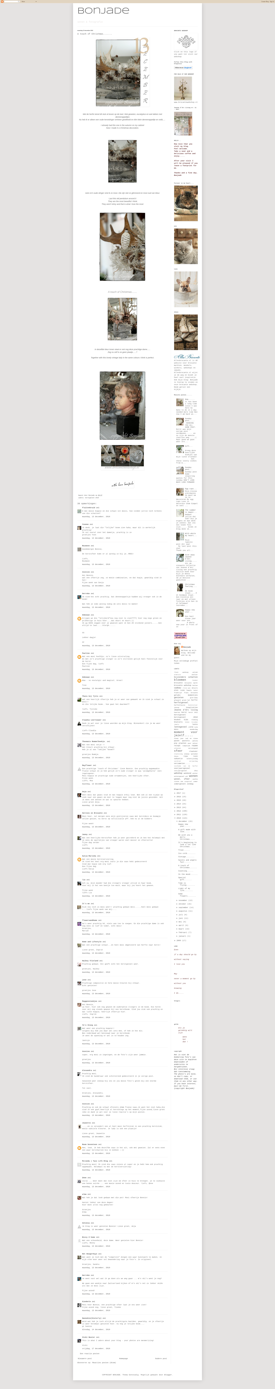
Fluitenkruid (88, 508)
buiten (195, 685)
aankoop (185, 672)
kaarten (177, 712)
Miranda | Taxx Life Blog (95, 1161)
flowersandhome (89, 920)
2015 (179, 800)
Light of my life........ (185, 890)
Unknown (86, 615)
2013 (179, 808)
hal (188, 700)
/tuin (176, 672)
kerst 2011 (193, 712)
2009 (179, 941)
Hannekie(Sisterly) (92, 1318)
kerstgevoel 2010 (92, 498)
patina (195, 741)
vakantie (178, 759)
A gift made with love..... (187, 831)
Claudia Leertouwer (92, 720)
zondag (190, 784)
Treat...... (184, 850)
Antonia (86, 1223)
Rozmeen (86, 546)
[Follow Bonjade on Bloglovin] (183, 69)
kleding (195, 720)
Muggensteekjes (89, 1001)
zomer (195, 781)
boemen (195, 680)
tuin (195, 756)
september (184, 908)
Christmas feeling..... (191, 587)
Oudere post (161, 1359)
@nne (84, 1178)
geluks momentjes (186, 695)
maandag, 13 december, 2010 (96, 517)
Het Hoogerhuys (89, 1254)
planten (182, 743)
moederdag (194, 729)
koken (187, 722)
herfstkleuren (179, 705)
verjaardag (193, 761)
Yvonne (85, 524)
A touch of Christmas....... (187, 867)
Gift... (189, 446)
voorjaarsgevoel (182, 768)
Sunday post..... (190, 420)
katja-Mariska (89, 856)
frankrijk (178, 693)
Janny (85, 835)
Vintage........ (186, 857)
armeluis (177, 675)
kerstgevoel (180, 715)
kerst (184, 712)
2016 (179, 797)
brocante (178, 683)
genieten (178, 697)
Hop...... (190, 399)
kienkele (86, 1302)
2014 (179, 804)
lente (195, 724)
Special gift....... (185, 879)
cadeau (177, 688)
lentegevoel (180, 727)
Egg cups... (191, 489)
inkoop (176, 707)
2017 (179, 793)
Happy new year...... (184, 825)
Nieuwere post (85, 1359)
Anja (84, 792)
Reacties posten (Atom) (104, 1363)
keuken (177, 720)
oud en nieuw (191, 738)
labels (176, 724)
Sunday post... (189, 469)
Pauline (86, 653)
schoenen (177, 748)
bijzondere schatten (186, 677)
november (183, 900)
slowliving (178, 754)
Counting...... (185, 871)
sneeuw (186, 754)
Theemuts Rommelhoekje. (94, 742)
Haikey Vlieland (90, 961)
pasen (176, 741)
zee (181, 781)
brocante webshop (182, 685)
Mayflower (87, 765)
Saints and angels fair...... (187, 861)
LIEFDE (190, 727)
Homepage (123, 1359)
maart (182, 929)
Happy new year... (190, 611)
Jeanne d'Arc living (186, 710)
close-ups (186, 688)
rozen (195, 745)
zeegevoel (188, 781)
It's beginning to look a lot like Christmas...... (187, 845)
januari (183, 936)
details (195, 688)
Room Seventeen (89, 1145)
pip (175, 743)
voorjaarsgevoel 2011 (186, 771)
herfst (194, 700)
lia (83, 880)
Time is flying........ (186, 884)
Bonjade (103, 11)
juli (181, 915)
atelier (195, 675)
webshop (178, 773)
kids (186, 720)
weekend (187, 773)
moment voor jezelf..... (186, 734)
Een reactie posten (89, 1354)
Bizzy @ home (88, 1237)
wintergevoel (179, 776)
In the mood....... (188, 874)
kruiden (195, 722)
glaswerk (177, 700)
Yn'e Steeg (87, 1025)
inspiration (192, 708)
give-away (194, 698)
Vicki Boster (88, 1337)
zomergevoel (180, 784)
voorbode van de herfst (186, 766)
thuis (176, 756)
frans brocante (191, 693)
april (182, 925)
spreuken (194, 754)
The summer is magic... (191, 511)
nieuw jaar (179, 738)
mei (181, 922)
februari (183, 933)
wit (186, 776)
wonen (193, 776)
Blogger (168, 1375)
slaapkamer (193, 751)
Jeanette (86, 1123)
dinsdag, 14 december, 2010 (96, 1330)
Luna (196, 727)
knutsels (178, 722)
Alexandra (87, 1070)
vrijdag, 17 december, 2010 (96, 1349)
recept (177, 746)
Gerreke (86, 594)
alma (84, 1194)
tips (186, 756)
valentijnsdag (192, 759)
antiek (195, 672)
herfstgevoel (181, 702)
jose (84, 980)
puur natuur (193, 743)
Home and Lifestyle (92, 942)
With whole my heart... (191, 535)
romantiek (186, 746)
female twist (192, 690)
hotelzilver (193, 705)
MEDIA (176, 729)
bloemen (180, 680)
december (183, 821)
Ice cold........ (187, 853)
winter (195, 773)
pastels (186, 741)
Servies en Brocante (92, 813)
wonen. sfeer (182, 779)
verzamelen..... (182, 763)
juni (181, 918)
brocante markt (191, 683)
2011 (179, 815)
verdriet (177, 761)
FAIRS (182, 690)
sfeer (178, 751)
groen (184, 700)
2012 (179, 811)
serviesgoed (193, 748)
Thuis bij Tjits (90, 696)
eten (176, 690)
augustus (183, 911)
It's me (86, 904)
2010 (179, 818)
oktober (183, 904)
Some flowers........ (187, 895)
